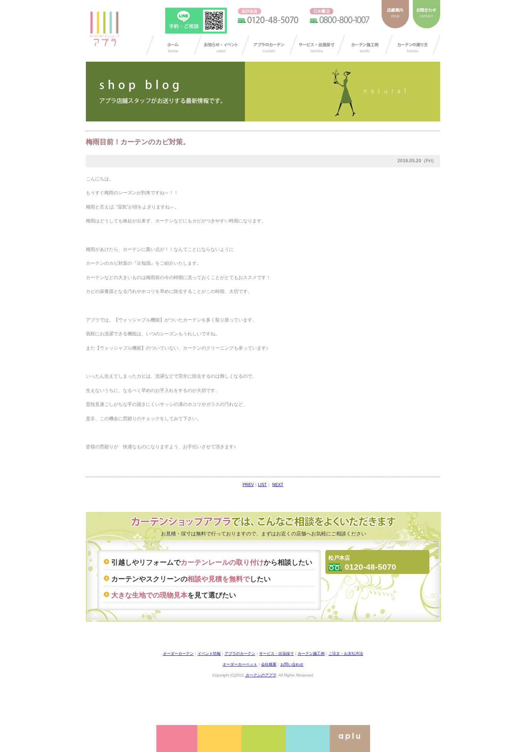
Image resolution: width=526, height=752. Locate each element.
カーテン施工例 (365, 45)
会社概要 (268, 664)
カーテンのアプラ (260, 675)
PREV (248, 484)
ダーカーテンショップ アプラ (104, 29)
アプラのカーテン (269, 45)
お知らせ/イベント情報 (221, 45)
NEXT (277, 484)
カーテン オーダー (174, 45)
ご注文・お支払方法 (345, 653)
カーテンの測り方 (412, 45)
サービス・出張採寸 (317, 45)
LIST (262, 484)
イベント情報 (209, 653)
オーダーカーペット (240, 664)
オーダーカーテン (178, 653)
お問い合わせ (291, 664)
